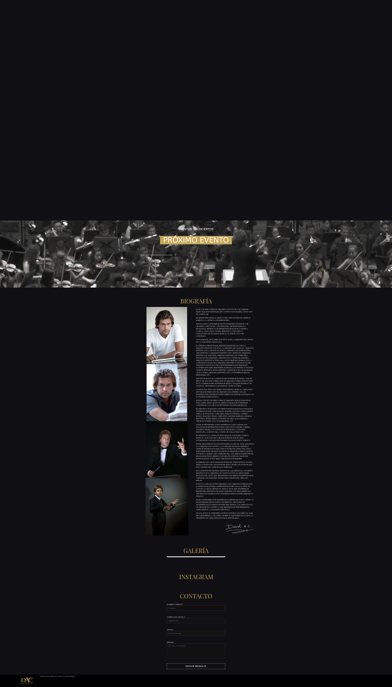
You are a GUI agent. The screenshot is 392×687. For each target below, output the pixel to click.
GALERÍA (196, 550)
